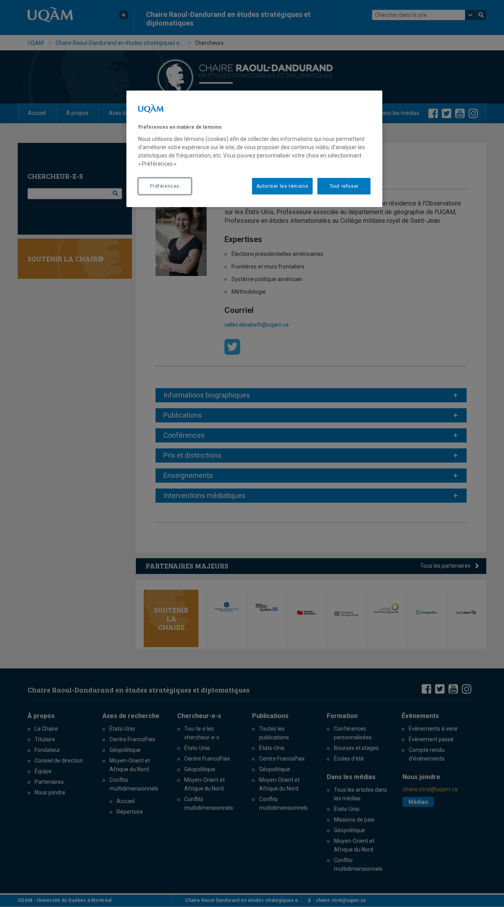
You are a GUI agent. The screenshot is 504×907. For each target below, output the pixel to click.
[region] (254, 149)
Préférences (165, 186)
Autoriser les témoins (282, 186)
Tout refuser (344, 186)
